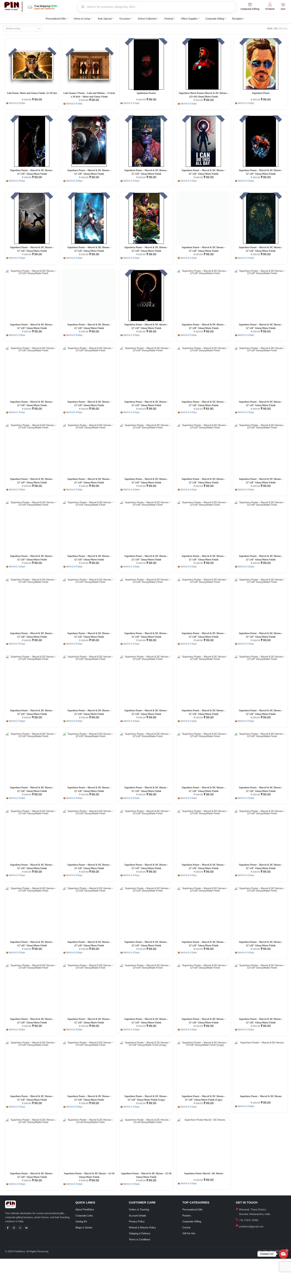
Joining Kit (81, 1221)
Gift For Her (188, 1233)
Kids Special (104, 18)
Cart (283, 9)
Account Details (137, 1215)
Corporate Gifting (250, 9)
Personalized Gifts (56, 18)
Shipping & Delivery (139, 1233)
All (286, 28)
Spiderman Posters (146, 93)
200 (280, 28)
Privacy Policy (137, 1221)
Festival (168, 18)
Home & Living (82, 18)
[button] (283, 1254)
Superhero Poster (261, 93)
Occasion (124, 18)
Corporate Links (84, 1215)
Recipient (237, 18)
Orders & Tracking (139, 1209)
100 (275, 28)
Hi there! (270, 9)
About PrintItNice (84, 1209)
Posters (186, 1215)
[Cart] (283, 4)
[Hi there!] (270, 4)
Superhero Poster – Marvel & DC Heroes (261, 1096)
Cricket (186, 1227)
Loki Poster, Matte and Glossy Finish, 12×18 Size (32, 93)
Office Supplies (189, 18)
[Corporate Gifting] (250, 4)
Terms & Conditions (139, 1239)
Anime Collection (147, 18)
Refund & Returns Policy (142, 1227)
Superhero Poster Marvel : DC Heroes (203, 1173)
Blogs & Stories (83, 1227)
